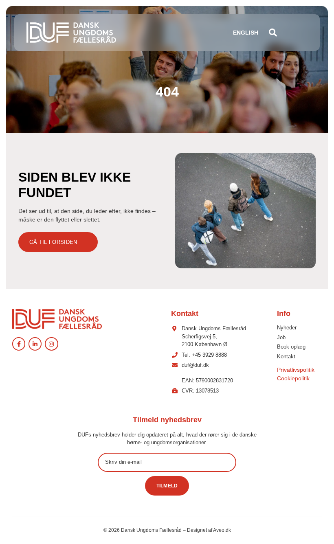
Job (281, 337)
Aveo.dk (222, 530)
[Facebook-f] (18, 343)
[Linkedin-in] (35, 343)
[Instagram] (51, 343)
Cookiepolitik (293, 378)
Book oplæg (291, 347)
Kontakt (286, 356)
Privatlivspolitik (295, 369)
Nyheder (287, 328)
